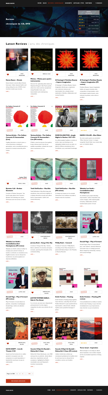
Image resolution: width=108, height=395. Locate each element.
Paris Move (10, 3)
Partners (88, 3)
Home (40, 3)
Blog (44, 3)
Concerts (68, 3)
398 (29, 373)
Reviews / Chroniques (55, 3)
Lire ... (8, 91)
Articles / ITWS (78, 3)
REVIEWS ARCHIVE (18, 381)
